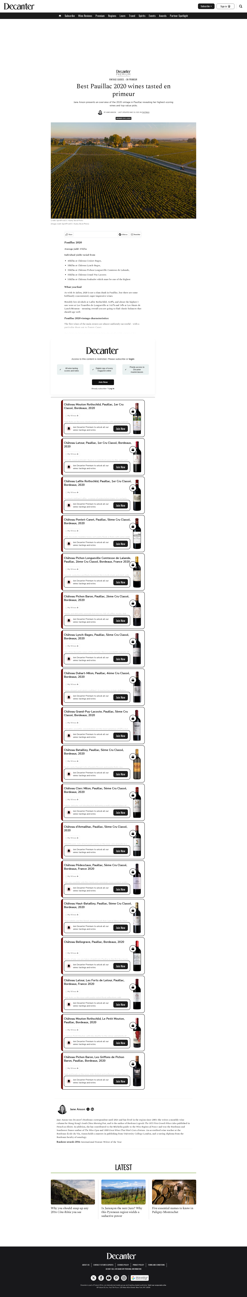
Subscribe (205, 6)
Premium (100, 16)
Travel (132, 16)
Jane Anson (111, 112)
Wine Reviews (85, 16)
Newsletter (137, 234)
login (131, 359)
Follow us (124, 234)
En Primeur (131, 79)
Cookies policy (123, 1264)
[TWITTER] (88, 1109)
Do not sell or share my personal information (123, 1268)
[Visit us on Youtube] (109, 1278)
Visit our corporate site (157, 1285)
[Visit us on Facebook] (101, 1278)
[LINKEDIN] (93, 1109)
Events (152, 16)
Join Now (120, 429)
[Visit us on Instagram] (124, 1278)
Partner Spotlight (179, 16)
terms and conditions (156, 1264)
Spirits (142, 16)
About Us (85, 1264)
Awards (162, 16)
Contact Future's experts (103, 1264)
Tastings (145, 112)
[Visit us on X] (93, 1278)
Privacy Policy (138, 1264)
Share (70, 234)
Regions (112, 16)
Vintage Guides (116, 79)
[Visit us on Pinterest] (116, 1278)
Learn (122, 16)
